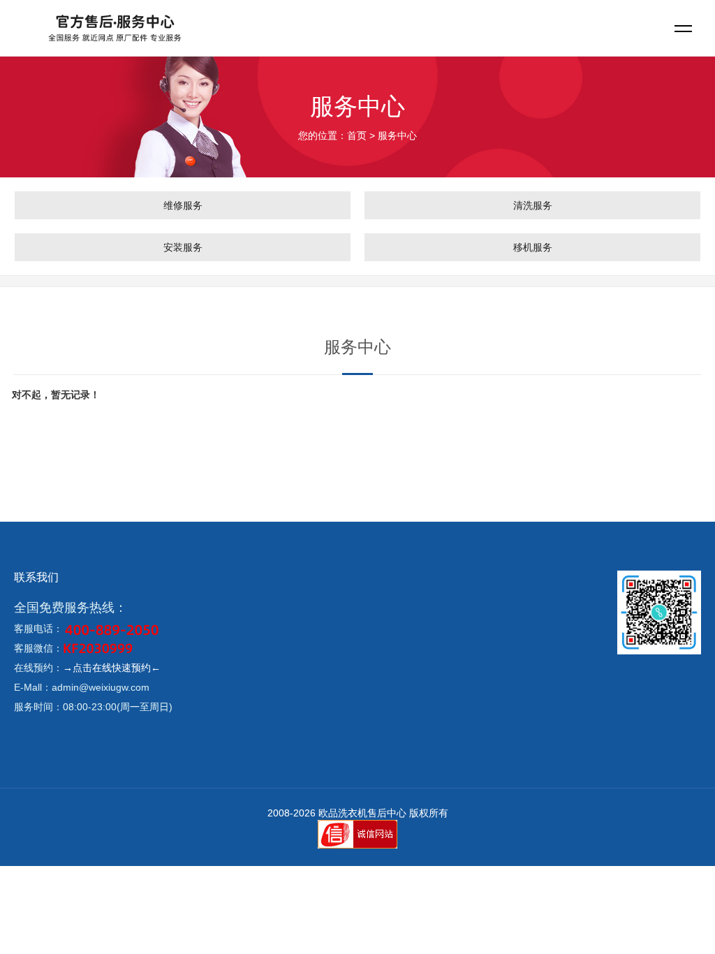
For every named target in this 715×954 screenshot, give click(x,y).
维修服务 (182, 205)
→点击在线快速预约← (112, 667)
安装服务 (182, 247)
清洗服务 (532, 205)
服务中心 (397, 135)
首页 (357, 135)
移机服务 (532, 247)
